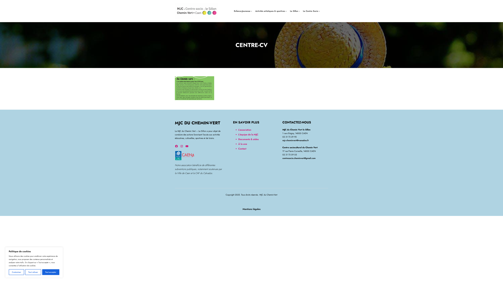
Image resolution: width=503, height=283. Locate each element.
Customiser (16, 272)
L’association (244, 130)
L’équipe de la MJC (248, 134)
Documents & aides (248, 139)
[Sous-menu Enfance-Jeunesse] (251, 11)
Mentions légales (252, 209)
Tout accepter (50, 272)
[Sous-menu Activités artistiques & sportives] (286, 11)
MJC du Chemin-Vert (197, 123)
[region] (34, 262)
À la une (242, 144)
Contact (242, 148)
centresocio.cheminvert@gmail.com (299, 158)
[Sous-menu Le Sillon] (299, 11)
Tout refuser (33, 272)
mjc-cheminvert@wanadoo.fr (295, 140)
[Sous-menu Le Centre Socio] (319, 11)
